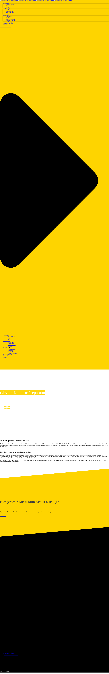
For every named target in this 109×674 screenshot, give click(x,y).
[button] (6, 406)
